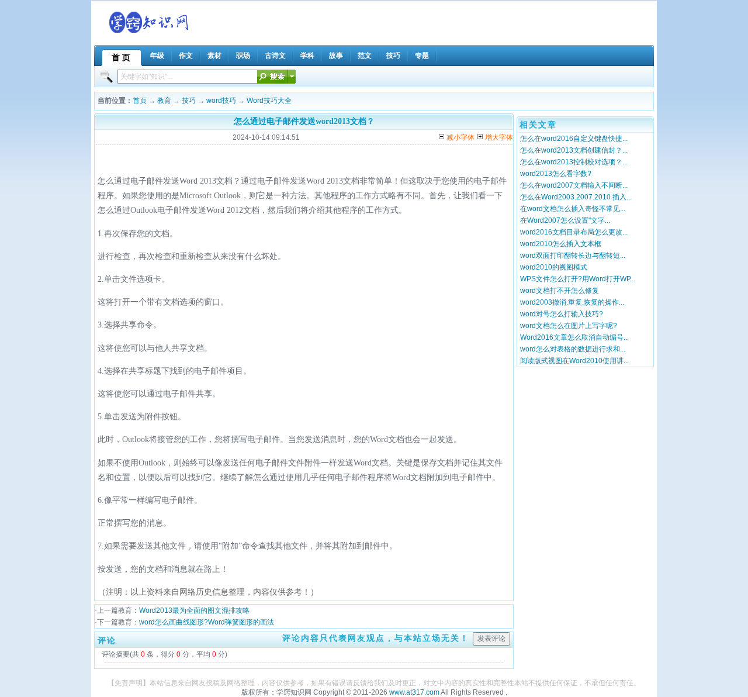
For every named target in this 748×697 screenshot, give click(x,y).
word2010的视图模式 (553, 267)
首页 (140, 100)
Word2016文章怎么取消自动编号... (574, 337)
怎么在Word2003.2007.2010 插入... (576, 197)
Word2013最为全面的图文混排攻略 (194, 610)
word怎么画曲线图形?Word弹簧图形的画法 (206, 622)
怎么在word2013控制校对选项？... (574, 162)
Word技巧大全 (269, 100)
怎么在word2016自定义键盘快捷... (574, 138)
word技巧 (221, 100)
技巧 (189, 100)
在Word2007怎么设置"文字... (565, 220)
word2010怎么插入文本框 (560, 244)
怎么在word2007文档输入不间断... (574, 185)
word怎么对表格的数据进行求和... (572, 349)
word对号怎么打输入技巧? (561, 314)
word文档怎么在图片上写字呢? (568, 326)
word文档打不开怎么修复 (559, 291)
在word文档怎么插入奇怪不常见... (572, 209)
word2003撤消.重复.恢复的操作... (572, 302)
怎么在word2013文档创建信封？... (574, 150)
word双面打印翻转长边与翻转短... (572, 255)
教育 (164, 100)
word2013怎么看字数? (555, 174)
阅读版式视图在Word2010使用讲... (574, 361)
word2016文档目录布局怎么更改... (574, 232)
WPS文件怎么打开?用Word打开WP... (577, 279)
